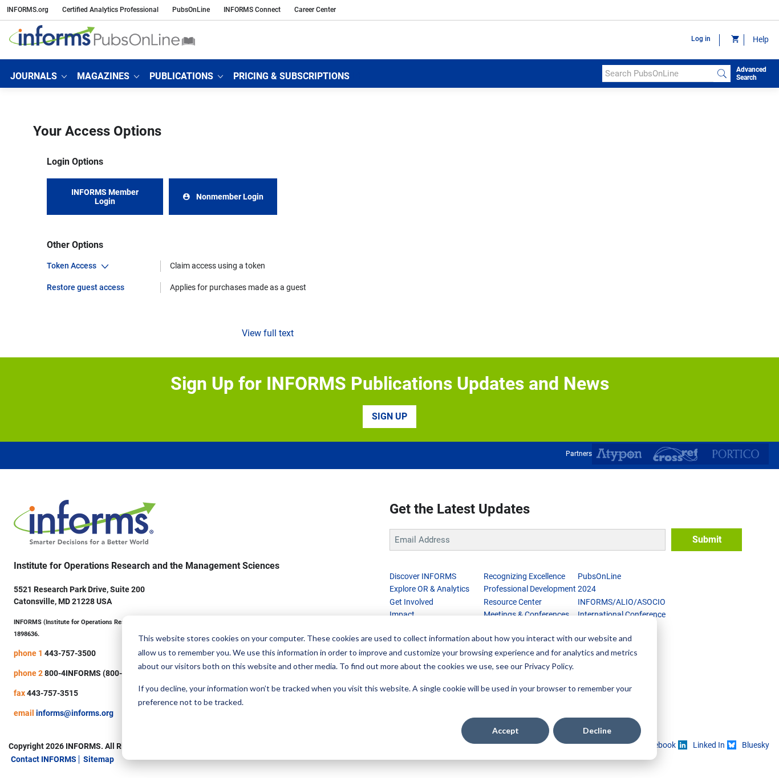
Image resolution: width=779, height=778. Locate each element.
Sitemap (98, 759)
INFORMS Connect (252, 10)
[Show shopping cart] (734, 39)
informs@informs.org (74, 713)
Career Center (315, 10)
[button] (38, 76)
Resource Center (513, 601)
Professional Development (530, 588)
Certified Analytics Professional (110, 10)
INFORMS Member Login (105, 197)
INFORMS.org (27, 10)
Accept (505, 730)
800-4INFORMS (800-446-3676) (102, 673)
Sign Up (389, 416)
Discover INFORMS (423, 576)
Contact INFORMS (43, 759)
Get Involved (411, 601)
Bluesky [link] (755, 745)
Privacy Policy (548, 666)
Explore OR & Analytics (429, 588)
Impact (402, 614)
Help (761, 39)
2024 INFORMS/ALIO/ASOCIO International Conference (622, 601)
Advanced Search (751, 74)
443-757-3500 (70, 653)
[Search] (722, 73)
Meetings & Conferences (526, 614)
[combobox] (657, 73)
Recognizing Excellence (524, 576)
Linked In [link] (709, 745)
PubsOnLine (191, 10)
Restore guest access (85, 287)
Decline (597, 730)
